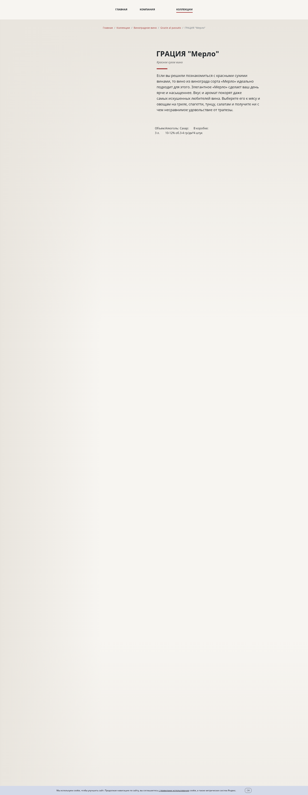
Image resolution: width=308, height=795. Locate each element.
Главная (121, 9)
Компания (147, 9)
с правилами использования (174, 790)
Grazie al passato (170, 27)
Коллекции (184, 9)
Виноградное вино (145, 27)
